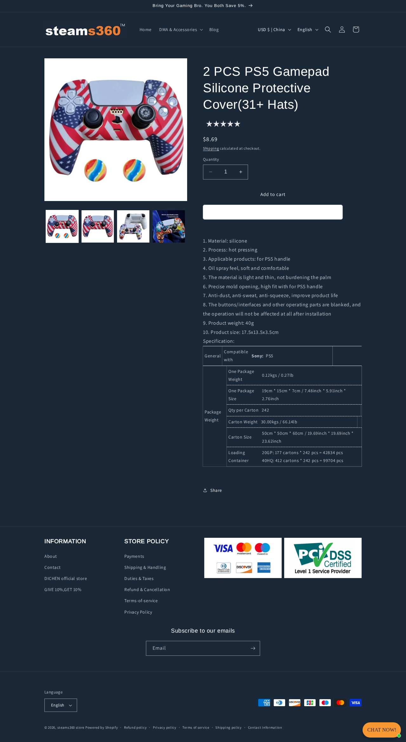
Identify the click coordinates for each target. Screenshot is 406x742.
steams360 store (71, 727)
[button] (180, 29)
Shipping (211, 148)
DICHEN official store (65, 578)
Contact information (265, 727)
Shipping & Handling (145, 567)
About (50, 556)
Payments (134, 556)
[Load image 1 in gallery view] (62, 226)
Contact (52, 567)
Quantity (211, 159)
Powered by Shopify (101, 727)
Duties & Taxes (139, 578)
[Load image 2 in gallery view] (98, 226)
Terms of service (195, 727)
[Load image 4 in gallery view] (169, 226)
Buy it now (273, 212)
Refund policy (135, 727)
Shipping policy (228, 727)
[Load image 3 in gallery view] (133, 226)
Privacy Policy (138, 612)
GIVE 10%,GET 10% (63, 589)
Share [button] (216, 490)
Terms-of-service (141, 600)
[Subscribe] (253, 648)
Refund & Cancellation (147, 589)
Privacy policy (164, 727)
